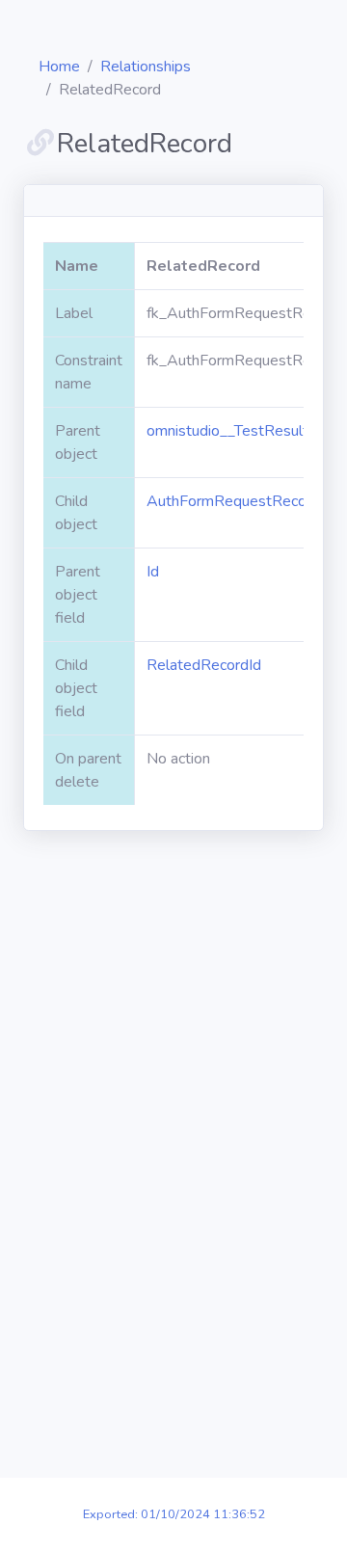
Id (153, 571)
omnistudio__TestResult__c (239, 431)
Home (59, 66)
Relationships (145, 66)
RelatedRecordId (204, 665)
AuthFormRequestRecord (233, 501)
